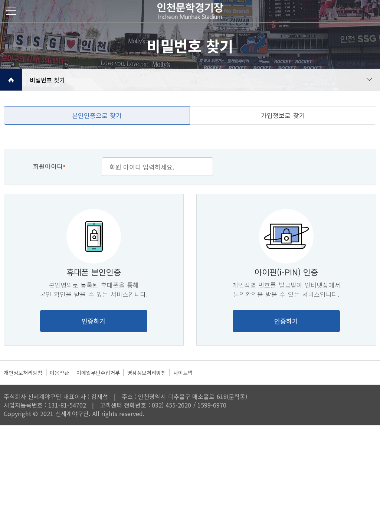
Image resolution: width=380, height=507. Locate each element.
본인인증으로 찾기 (97, 115)
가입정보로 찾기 (283, 115)
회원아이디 (49, 167)
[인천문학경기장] (190, 11)
